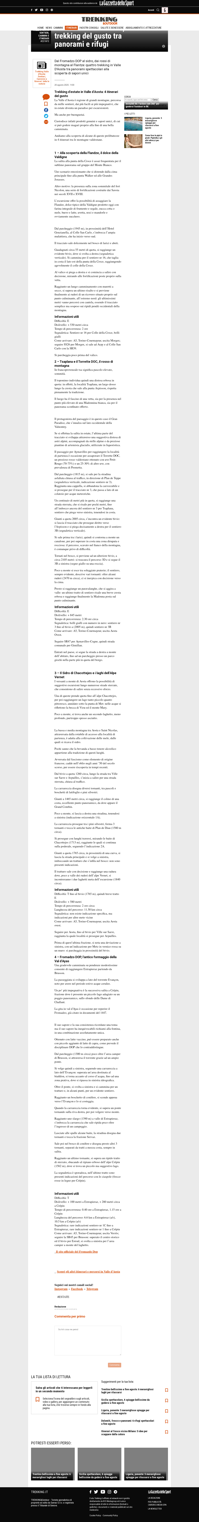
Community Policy (110, 1515)
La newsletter (155, 1509)
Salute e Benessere (112, 27)
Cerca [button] (155, 100)
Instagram (61, 1289)
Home (40, 27)
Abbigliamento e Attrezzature (144, 27)
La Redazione (154, 1498)
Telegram (92, 1289)
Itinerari (71, 27)
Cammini (58, 27)
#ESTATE (63, 1297)
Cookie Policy (95, 1515)
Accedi (151, 10)
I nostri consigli (89, 27)
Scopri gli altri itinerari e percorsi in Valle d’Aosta (88, 1271)
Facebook (77, 1289)
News (49, 27)
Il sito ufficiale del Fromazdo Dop (77, 1251)
